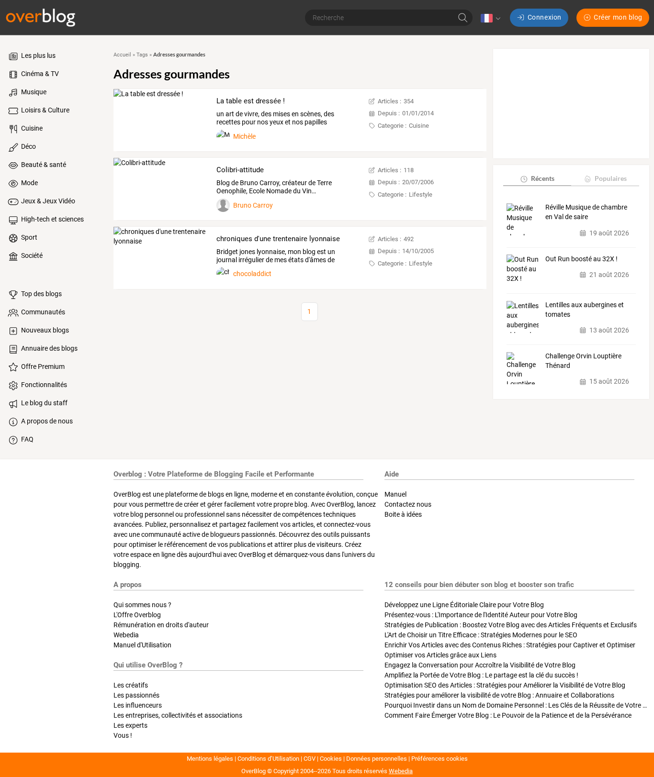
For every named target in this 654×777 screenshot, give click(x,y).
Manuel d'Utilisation (142, 645)
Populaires (611, 179)
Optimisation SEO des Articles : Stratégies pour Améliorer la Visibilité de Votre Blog (504, 685)
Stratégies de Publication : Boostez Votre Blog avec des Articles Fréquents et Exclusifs (510, 625)
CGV (310, 758)
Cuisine (31, 128)
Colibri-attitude (240, 170)
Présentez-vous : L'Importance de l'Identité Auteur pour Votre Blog (480, 615)
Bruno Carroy (253, 205)
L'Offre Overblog (137, 615)
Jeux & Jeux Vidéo (47, 201)
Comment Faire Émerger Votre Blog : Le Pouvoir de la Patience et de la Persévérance (507, 715)
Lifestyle (420, 194)
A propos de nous (46, 421)
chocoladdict (252, 274)
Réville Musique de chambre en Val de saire (586, 212)
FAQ (27, 439)
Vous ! (122, 735)
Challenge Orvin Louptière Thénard (583, 361)
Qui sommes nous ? (142, 605)
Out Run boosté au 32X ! (581, 259)
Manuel (395, 494)
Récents (542, 179)
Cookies (331, 758)
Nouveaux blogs (44, 330)
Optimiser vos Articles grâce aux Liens (440, 655)
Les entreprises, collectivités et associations (177, 715)
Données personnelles (376, 758)
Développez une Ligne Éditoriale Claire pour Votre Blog (464, 605)
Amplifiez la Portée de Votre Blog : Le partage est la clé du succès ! (481, 675)
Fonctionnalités (43, 384)
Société (31, 255)
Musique (33, 92)
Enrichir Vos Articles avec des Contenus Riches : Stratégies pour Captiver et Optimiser (509, 645)
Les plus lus (38, 55)
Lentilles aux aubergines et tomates (584, 310)
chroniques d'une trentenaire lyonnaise (278, 238)
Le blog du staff (44, 403)
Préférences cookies (439, 758)
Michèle (244, 136)
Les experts (130, 725)
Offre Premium (42, 366)
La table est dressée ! (250, 101)
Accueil (122, 55)
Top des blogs (41, 294)
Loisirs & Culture (44, 110)
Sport (28, 237)
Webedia (126, 635)
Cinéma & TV (39, 74)
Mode (29, 183)
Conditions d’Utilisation (268, 758)
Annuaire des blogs (49, 348)
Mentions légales (210, 758)
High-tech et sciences (52, 219)
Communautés (42, 312)
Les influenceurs (137, 705)
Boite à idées (403, 514)
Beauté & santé (43, 164)
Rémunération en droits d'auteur (161, 625)
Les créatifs (130, 685)
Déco (28, 146)
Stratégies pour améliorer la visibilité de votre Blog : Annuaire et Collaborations (499, 695)
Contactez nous (407, 504)
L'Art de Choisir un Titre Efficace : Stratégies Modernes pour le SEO (480, 635)
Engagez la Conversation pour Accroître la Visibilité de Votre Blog (479, 665)
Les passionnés (136, 695)
